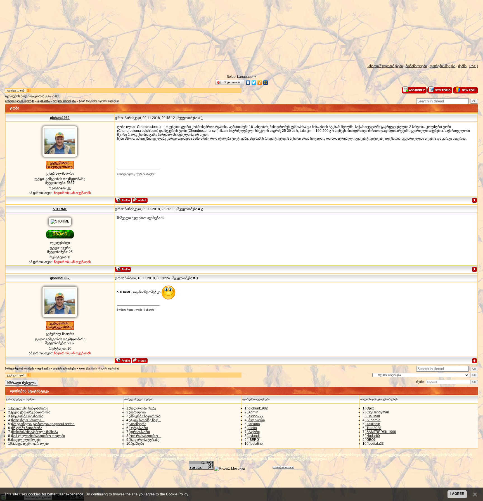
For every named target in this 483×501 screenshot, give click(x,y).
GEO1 (371, 440)
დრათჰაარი (140, 432)
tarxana (254, 424)
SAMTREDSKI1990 (381, 432)
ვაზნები (138, 444)
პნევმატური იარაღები (31, 444)
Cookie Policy (177, 494)
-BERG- (254, 440)
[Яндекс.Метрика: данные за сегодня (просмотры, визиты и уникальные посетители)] (229, 469)
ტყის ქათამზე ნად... (145, 420)
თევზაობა (43, 101)
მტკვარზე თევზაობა (27, 416)
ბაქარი (254, 432)
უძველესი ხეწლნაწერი (30, 408)
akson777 (256, 416)
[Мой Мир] (266, 82)
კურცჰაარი (139, 428)
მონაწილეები (416, 66)
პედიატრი (256, 420)
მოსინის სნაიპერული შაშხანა (35, 432)
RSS (472, 66)
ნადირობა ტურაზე (144, 440)
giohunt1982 (52, 96)
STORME (60, 209)
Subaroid (373, 420)
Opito (370, 408)
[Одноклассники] (260, 82)
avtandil (254, 436)
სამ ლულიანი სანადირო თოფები (38, 436)
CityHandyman (377, 412)
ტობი (82, 101)
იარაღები (138, 412)
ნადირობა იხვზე (143, 408)
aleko (252, 428)
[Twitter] (254, 82)
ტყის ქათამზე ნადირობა (31, 412)
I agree (457, 494)
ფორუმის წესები (442, 66)
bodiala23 (376, 444)
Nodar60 (373, 436)
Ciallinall (373, 416)
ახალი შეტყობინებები (385, 66)
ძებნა (462, 66)
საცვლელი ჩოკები (26, 440)
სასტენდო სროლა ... (28, 420)
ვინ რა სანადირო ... (145, 436)
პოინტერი (138, 424)
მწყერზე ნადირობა (27, 428)
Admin (253, 412)
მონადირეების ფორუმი (19, 101)
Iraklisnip (373, 424)
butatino (256, 444)
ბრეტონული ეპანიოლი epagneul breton (43, 424)
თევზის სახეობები (64, 101)
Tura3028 (373, 428)
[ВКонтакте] (248, 82)
